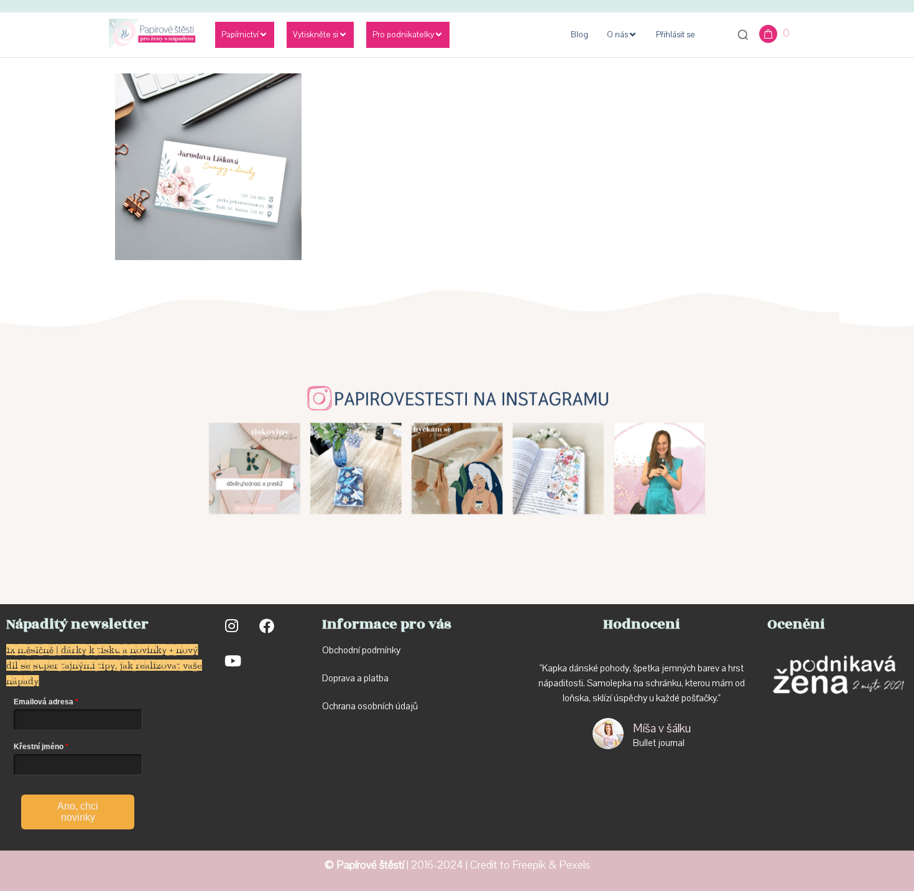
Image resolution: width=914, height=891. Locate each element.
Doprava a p (345, 678)
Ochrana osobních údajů (370, 706)
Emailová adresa (43, 701)
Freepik (529, 865)
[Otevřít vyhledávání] (743, 34)
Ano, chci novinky (77, 812)
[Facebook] (266, 625)
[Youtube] (231, 660)
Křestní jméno (38, 746)
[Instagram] (231, 625)
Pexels (574, 865)
